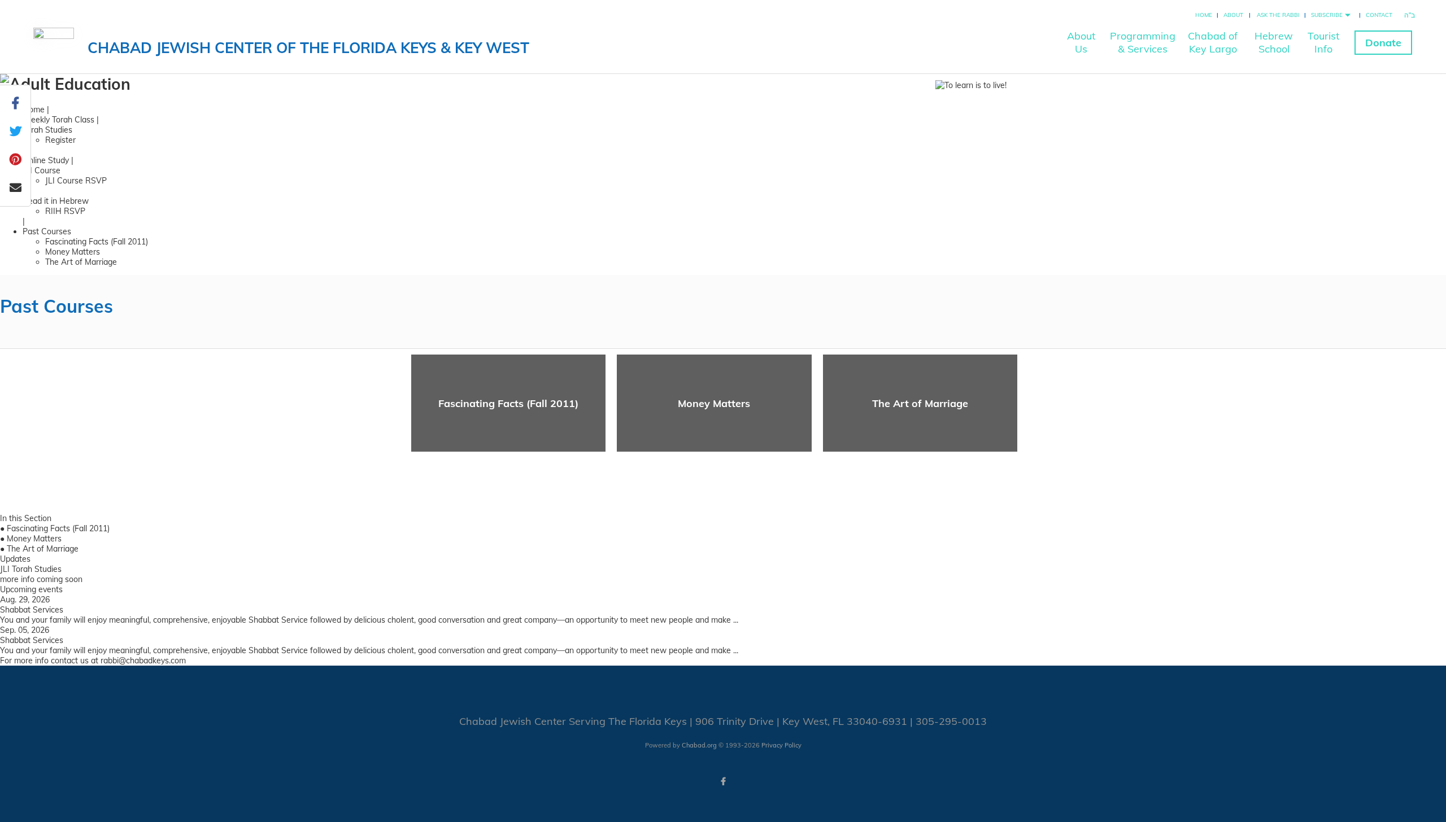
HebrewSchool (1274, 42)
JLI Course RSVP (76, 181)
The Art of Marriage (81, 262)
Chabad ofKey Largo (1213, 42)
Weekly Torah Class (58, 120)
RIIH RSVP (65, 211)
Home (1203, 15)
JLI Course (41, 170)
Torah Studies (47, 130)
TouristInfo (1323, 42)
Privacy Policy (781, 745)
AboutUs (1081, 42)
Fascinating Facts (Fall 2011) (96, 242)
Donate (1383, 42)
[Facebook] (723, 781)
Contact (1379, 15)
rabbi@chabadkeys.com (143, 660)
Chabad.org (699, 745)
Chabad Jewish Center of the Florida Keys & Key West (308, 47)
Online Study (46, 160)
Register (60, 140)
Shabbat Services (31, 610)
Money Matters (72, 252)
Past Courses (47, 231)
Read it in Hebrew (56, 201)
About (1233, 15)
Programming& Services (1142, 42)
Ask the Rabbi (1278, 15)
